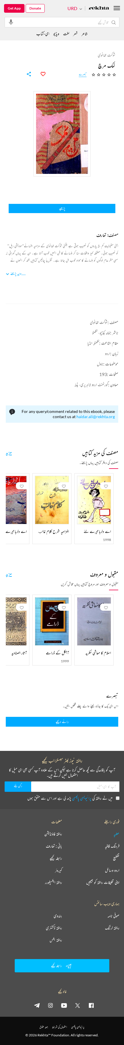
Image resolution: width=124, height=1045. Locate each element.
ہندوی (58, 916)
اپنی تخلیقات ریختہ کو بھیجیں (102, 882)
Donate (35, 8)
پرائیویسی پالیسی (81, 798)
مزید (9, 452)
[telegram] (37, 1005)
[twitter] (77, 1005)
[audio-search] (11, 22)
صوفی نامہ (113, 916)
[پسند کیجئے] (39, 74)
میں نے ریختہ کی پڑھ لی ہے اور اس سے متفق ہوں (69, 798)
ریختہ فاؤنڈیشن (53, 834)
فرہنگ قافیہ (112, 846)
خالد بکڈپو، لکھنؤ (101, 332)
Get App (14, 8)
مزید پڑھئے (15, 273)
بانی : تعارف (54, 846)
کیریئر (58, 870)
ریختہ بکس (56, 940)
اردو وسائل (112, 870)
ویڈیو (56, 33)
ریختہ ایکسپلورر (53, 882)
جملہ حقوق (44, 1027)
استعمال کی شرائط (59, 1027)
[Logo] (99, 8)
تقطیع (116, 858)
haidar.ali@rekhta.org (95, 416)
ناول (100, 363)
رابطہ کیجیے (56, 858)
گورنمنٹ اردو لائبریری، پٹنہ (91, 384)
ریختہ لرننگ (112, 928)
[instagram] (50, 1005)
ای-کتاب (42, 33)
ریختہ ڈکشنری (54, 928)
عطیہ (116, 834)
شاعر (85, 33)
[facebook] (91, 1005)
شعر (75, 33)
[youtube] (64, 1005)
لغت (66, 33)
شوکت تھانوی (99, 322)
